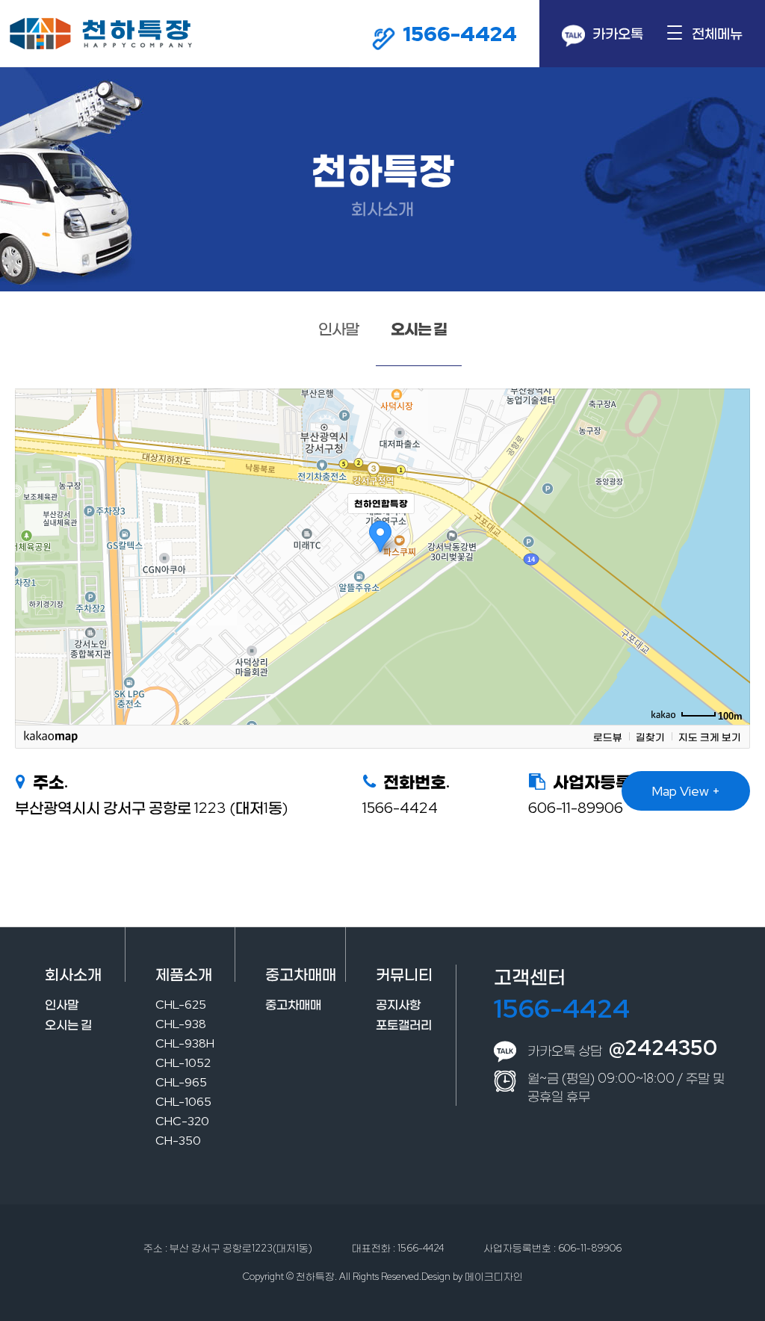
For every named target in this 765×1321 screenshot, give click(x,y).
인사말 (338, 328)
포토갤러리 (404, 1025)
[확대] (731, 530)
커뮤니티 (404, 974)
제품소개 (183, 974)
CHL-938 (180, 1024)
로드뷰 (607, 736)
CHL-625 (180, 1004)
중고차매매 (300, 974)
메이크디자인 (494, 1276)
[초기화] (731, 582)
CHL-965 (181, 1082)
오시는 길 (419, 328)
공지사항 (398, 1004)
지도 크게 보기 (709, 736)
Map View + (685, 790)
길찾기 (650, 736)
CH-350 (178, 1140)
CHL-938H (184, 1043)
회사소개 (73, 974)
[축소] (731, 554)
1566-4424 (562, 1008)
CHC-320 (182, 1121)
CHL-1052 (183, 1063)
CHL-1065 (183, 1102)
